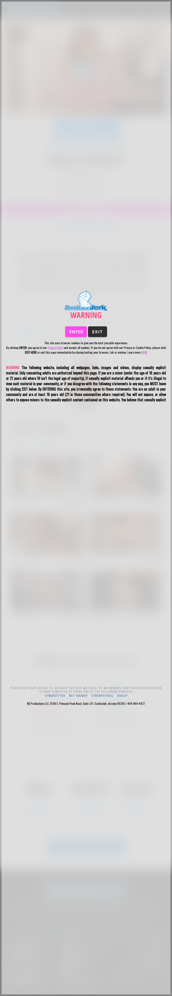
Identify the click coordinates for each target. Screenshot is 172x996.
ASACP (122, 695)
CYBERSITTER (55, 695)
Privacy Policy (55, 347)
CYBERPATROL (102, 695)
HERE (144, 352)
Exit (97, 331)
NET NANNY (78, 695)
